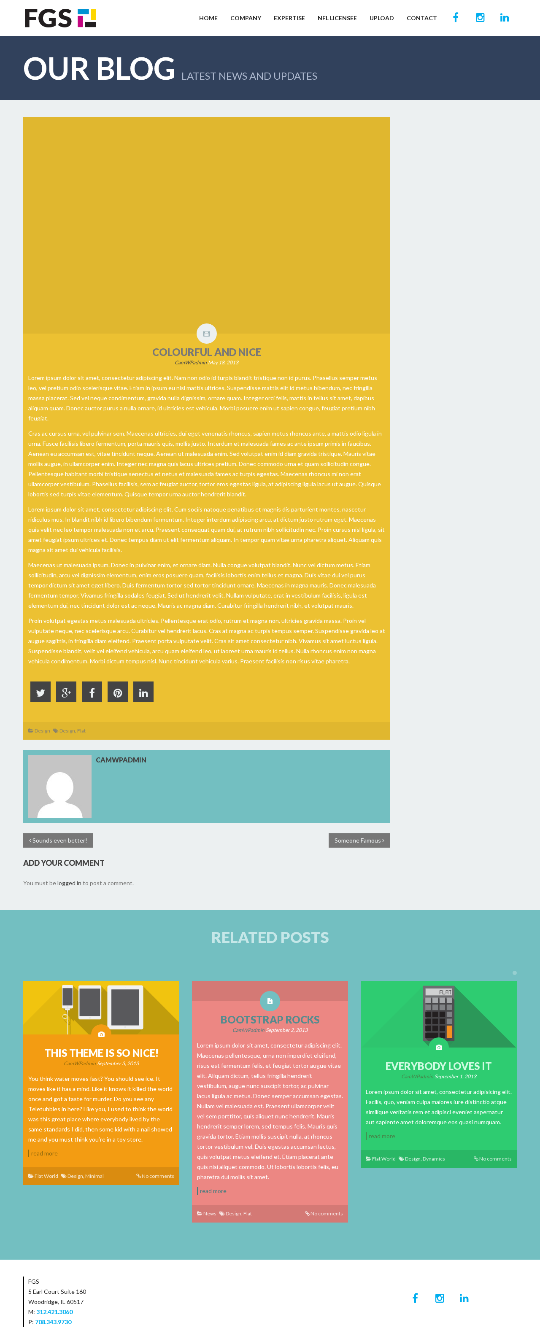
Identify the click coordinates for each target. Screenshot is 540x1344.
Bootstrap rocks (270, 1019)
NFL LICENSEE (337, 18)
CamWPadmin (191, 362)
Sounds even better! (59, 840)
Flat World (46, 1176)
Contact (422, 18)
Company (245, 18)
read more (44, 1153)
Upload (382, 18)
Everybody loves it (439, 1066)
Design (42, 730)
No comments (158, 1176)
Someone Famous (358, 840)
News (209, 1213)
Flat (81, 730)
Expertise (289, 18)
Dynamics (434, 1158)
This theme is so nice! (101, 1053)
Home (208, 18)
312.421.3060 (54, 1311)
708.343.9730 (53, 1321)
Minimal (94, 1176)
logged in (69, 882)
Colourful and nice (206, 352)
